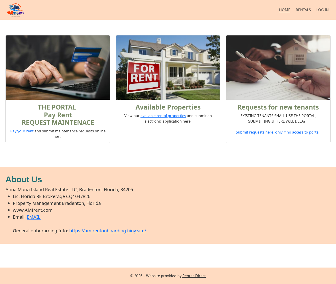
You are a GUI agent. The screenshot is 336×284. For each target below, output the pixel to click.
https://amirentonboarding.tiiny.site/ (107, 231)
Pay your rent (22, 131)
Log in (322, 9)
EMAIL (34, 217)
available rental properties (163, 115)
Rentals (303, 9)
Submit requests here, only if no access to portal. (278, 132)
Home (284, 9)
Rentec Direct (194, 275)
